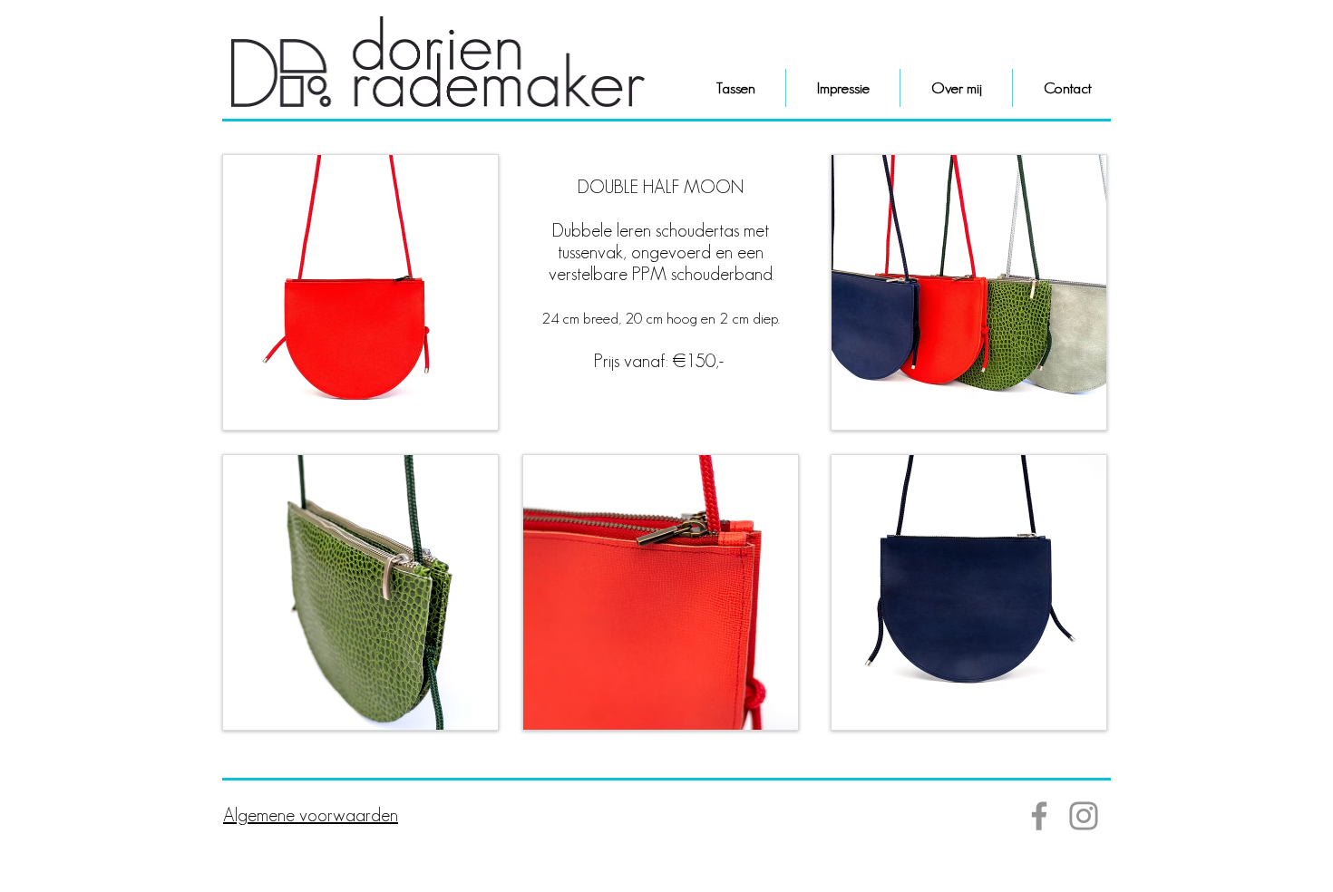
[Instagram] (1084, 816)
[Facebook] (1039, 816)
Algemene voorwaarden (310, 815)
